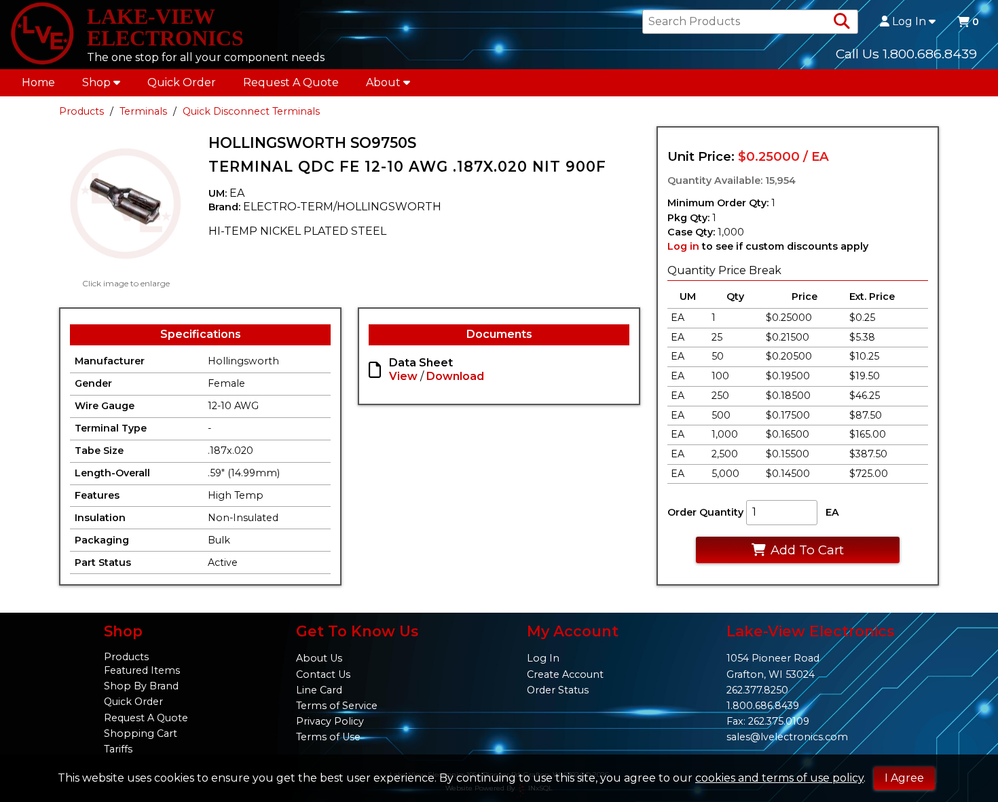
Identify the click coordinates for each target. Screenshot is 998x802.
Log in (683, 246)
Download (455, 376)
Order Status (558, 690)
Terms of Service (336, 706)
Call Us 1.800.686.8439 (906, 53)
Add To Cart (807, 550)
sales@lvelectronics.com (787, 737)
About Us (319, 658)
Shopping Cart (140, 733)
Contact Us (323, 674)
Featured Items (142, 670)
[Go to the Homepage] (42, 34)
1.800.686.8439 (762, 706)
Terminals (143, 111)
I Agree (904, 777)
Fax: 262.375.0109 (767, 721)
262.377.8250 (757, 690)
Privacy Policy (330, 721)
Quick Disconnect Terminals (251, 111)
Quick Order (181, 82)
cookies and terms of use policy (779, 777)
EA (832, 512)
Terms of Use (328, 737)
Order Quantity (705, 512)
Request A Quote (291, 82)
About (383, 82)
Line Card (319, 690)
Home (38, 82)
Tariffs (118, 749)
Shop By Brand (141, 686)
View (403, 376)
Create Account (565, 674)
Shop (96, 82)
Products (81, 111)
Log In (909, 22)
